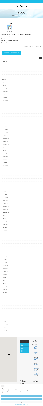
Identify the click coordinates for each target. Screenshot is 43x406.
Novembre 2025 (6, 109)
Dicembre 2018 (5, 327)
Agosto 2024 (5, 147)
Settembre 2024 (6, 144)
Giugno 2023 (5, 185)
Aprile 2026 (5, 94)
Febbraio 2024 (5, 165)
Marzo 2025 (5, 126)
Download (3, 38)
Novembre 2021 (6, 242)
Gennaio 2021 (5, 268)
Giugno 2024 (5, 153)
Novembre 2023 (6, 174)
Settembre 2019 (6, 312)
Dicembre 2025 (5, 106)
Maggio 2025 (5, 120)
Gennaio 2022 (5, 236)
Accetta (21, 396)
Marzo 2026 (5, 97)
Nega (22, 399)
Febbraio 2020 (5, 298)
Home (13, 15)
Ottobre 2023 (5, 177)
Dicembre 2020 (5, 271)
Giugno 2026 (5, 88)
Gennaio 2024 (5, 168)
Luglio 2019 (5, 315)
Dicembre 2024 (5, 135)
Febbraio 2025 (5, 129)
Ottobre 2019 (5, 309)
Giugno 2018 (5, 330)
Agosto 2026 (5, 82)
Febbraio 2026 (5, 100)
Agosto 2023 (5, 179)
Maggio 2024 (5, 156)
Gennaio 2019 (5, 324)
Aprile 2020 (5, 292)
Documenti (5, 67)
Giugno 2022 (5, 221)
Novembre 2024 (6, 138)
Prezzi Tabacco (5, 70)
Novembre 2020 (6, 274)
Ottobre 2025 (5, 112)
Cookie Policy (17, 404)
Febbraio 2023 (5, 197)
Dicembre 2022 (5, 203)
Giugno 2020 (5, 286)
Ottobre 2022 (5, 209)
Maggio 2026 (5, 91)
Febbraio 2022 (5, 233)
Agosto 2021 (5, 250)
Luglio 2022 (5, 218)
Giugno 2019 (5, 318)
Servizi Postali (5, 73)
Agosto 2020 (5, 280)
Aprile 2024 (5, 159)
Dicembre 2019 (5, 304)
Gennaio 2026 (5, 103)
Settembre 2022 (6, 212)
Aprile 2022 (5, 227)
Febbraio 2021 (5, 265)
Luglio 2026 (5, 85)
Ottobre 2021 (5, 244)
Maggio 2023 (5, 188)
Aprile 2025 (5, 123)
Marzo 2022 (5, 230)
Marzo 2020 (5, 295)
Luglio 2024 (5, 150)
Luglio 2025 (5, 117)
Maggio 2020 (5, 289)
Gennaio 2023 (5, 200)
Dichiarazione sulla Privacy (23, 404)
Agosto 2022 (5, 215)
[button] (41, 386)
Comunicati (4, 42)
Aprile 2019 (5, 321)
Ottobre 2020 (5, 277)
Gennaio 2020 (5, 301)
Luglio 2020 (5, 283)
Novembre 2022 (6, 206)
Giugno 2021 (5, 253)
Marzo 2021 (5, 262)
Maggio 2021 (5, 256)
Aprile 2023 (5, 191)
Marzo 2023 (5, 194)
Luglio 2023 (5, 182)
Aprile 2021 (5, 259)
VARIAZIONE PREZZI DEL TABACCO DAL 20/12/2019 (11, 47)
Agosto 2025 (5, 114)
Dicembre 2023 (5, 171)
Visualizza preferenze (21, 402)
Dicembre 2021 (5, 239)
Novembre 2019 (6, 307)
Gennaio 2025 (5, 132)
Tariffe (4, 75)
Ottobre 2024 (5, 141)
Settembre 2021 (6, 247)
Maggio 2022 (5, 224)
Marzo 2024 (5, 162)
